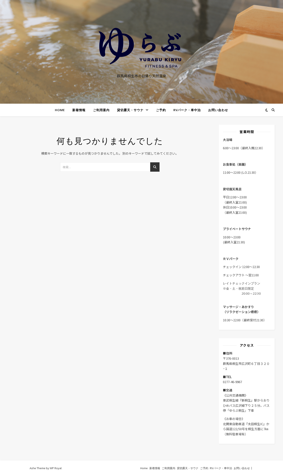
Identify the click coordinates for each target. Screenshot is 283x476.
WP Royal (56, 468)
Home (60, 110)
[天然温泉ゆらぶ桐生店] (141, 48)
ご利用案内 (101, 110)
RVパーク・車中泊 (187, 110)
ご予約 (161, 110)
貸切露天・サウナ (130, 110)
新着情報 (79, 110)
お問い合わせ (218, 110)
